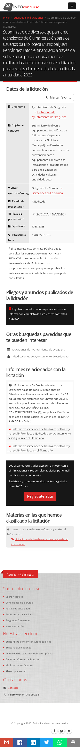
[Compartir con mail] (6, 742)
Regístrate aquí (40, 496)
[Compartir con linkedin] (33, 742)
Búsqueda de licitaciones (28, 17)
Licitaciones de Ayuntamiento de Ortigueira (38, 349)
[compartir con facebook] (20, 742)
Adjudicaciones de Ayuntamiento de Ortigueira (40, 356)
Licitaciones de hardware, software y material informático (39, 541)
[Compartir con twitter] (46, 742)
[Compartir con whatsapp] (60, 742)
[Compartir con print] (73, 742)
